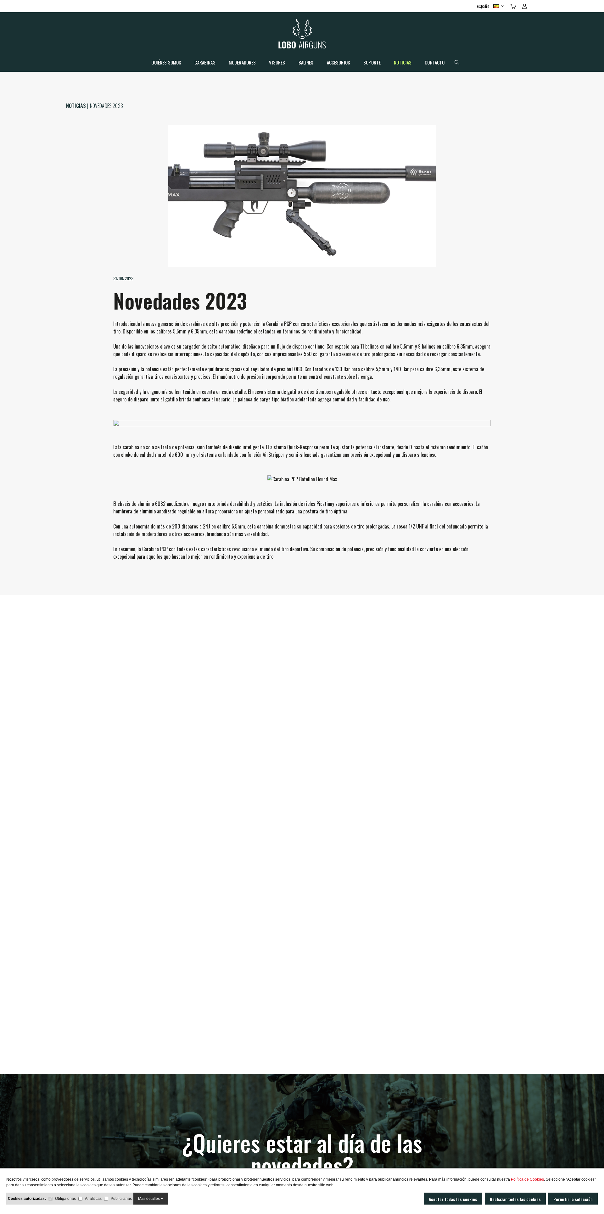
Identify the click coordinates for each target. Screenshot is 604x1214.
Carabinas (204, 63)
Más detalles (149, 1198)
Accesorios (338, 63)
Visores (277, 63)
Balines (306, 63)
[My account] (524, 6)
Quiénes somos (166, 63)
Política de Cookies (527, 1179)
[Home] (302, 35)
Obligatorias (65, 1198)
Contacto (435, 63)
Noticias (402, 63)
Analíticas (93, 1198)
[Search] (535, 5)
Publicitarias (121, 1198)
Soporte (372, 63)
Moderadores (242, 63)
